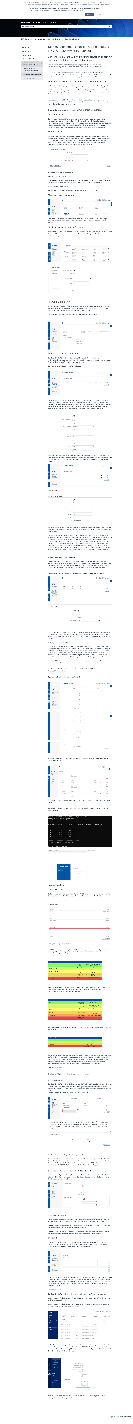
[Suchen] (110, 26)
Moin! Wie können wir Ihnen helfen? (38, 22)
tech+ (50, 182)
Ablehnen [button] (99, 14)
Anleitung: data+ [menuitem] (27, 47)
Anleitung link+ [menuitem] (27, 55)
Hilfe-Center (25, 39)
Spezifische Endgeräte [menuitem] (32, 74)
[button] (41, 47)
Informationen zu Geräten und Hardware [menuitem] (30, 64)
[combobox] (64, 26)
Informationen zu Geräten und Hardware (47, 39)
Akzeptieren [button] (89, 14)
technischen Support (97, 1221)
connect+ (104, 180)
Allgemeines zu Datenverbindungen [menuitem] (31, 69)
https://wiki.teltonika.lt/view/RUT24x (60, 1398)
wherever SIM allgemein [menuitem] (30, 59)
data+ (102, 657)
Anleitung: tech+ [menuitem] (27, 51)
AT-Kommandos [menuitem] (29, 78)
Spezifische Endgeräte (72, 39)
